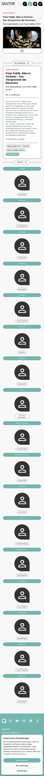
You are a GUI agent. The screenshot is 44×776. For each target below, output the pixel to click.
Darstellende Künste (16, 150)
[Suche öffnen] (20, 4)
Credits (20, 162)
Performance (12, 154)
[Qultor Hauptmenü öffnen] (40, 4)
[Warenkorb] (25, 4)
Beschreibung (20, 63)
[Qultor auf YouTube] (17, 720)
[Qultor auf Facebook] (37, 720)
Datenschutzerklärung (19, 754)
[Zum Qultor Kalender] (35, 4)
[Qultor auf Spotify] (30, 720)
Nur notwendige (22, 765)
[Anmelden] (30, 4)
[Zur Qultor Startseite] (8, 3)
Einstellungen (22, 771)
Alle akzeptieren (22, 760)
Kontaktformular (11, 733)
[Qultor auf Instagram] (10, 720)
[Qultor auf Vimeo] (23, 720)
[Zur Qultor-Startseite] (4, 721)
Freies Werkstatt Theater (18, 146)
